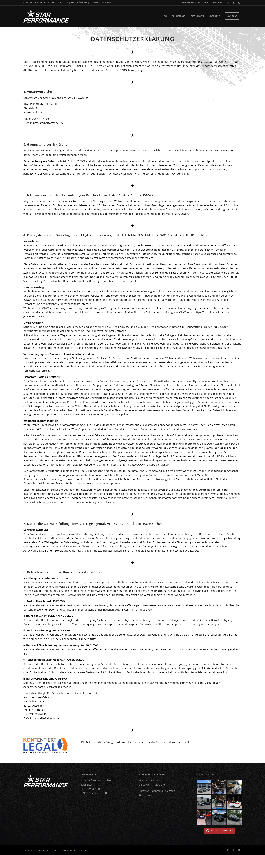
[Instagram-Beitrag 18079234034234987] (204, 817)
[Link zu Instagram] (228, 2)
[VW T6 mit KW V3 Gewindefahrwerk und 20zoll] (219, 817)
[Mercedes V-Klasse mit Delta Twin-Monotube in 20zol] (234, 787)
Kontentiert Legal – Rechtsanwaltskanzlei (156, 742)
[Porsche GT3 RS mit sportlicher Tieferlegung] (219, 802)
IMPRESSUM (188, 2)
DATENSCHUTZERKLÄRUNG (210, 2)
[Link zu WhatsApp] (239, 2)
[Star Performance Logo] (46, 16)
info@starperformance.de (48, 123)
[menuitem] (188, 3)
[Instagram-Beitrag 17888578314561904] (234, 802)
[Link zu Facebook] (233, 2)
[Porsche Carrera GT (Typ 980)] (204, 787)
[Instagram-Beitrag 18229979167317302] (219, 787)
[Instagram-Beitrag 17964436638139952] (204, 802)
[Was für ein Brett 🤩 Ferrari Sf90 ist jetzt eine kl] (234, 817)
